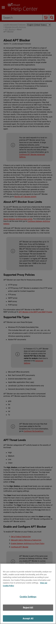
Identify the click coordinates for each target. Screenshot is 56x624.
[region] (28, 593)
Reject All (28, 607)
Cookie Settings (28, 596)
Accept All (28, 618)
